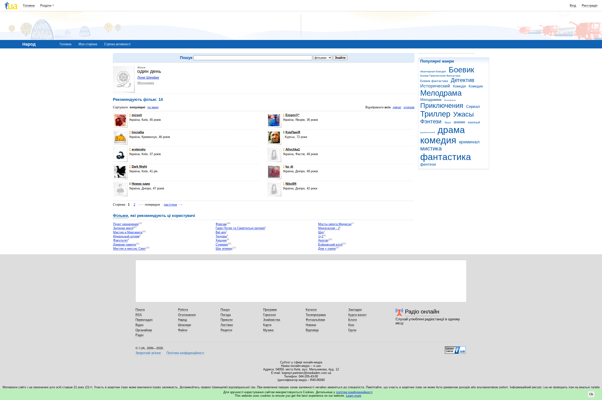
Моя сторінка (88, 44)
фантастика (445, 157)
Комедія (459, 86)
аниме (459, 122)
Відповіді (312, 330)
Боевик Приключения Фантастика (440, 75)
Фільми (120, 215)
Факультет (120, 240)
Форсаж (221, 224)
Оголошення (187, 315)
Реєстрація (589, 5)
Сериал (473, 106)
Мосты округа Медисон (334, 224)
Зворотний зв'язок (148, 353)
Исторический (435, 85)
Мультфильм (450, 100)
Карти (267, 325)
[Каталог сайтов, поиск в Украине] (455, 348)
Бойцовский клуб (330, 244)
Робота (183, 309)
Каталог (311, 309)
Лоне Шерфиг (148, 77)
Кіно (351, 325)
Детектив (462, 80)
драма (451, 130)
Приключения (441, 105)
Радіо (139, 335)
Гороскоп (269, 315)
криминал (469, 141)
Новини (311, 325)
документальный (427, 132)
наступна (170, 204)
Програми (270, 309)
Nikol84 (290, 183)
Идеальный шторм (126, 236)
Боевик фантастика (434, 81)
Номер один (141, 183)
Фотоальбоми (315, 320)
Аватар (323, 240)
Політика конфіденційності (185, 353)
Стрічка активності (117, 44)
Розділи (45, 5)
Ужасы (463, 114)
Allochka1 (292, 149)
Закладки (355, 309)
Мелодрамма (430, 100)
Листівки (227, 325)
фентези (428, 164)
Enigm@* (292, 115)
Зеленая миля (123, 228)
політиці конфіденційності (354, 392)
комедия (438, 140)
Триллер (435, 114)
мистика (431, 148)
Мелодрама (441, 93)
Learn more (353, 395)
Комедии (476, 86)
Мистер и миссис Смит (129, 249)
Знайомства (271, 320)
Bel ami (221, 232)
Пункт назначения (126, 224)
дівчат (397, 107)
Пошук (225, 309)
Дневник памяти (124, 244)
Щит (321, 232)
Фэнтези (430, 121)
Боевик (461, 69)
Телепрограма (316, 315)
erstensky (139, 149)
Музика (268, 330)
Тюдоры (221, 236)
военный (474, 122)
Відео (139, 325)
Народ (182, 320)
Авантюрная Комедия (433, 71)
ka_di (289, 166)
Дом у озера (327, 249)
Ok (591, 394)
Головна (29, 5)
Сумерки (222, 244)
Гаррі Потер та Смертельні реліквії (240, 228)
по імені (152, 107)
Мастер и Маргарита (127, 232)
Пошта (140, 309)
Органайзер (143, 330)
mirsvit (137, 115)
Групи (352, 330)
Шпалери (184, 325)
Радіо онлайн (422, 311)
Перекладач (144, 320)
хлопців (409, 107)
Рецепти (226, 330)
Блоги (352, 320)
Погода (226, 315)
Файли (182, 330)
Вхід (573, 5)
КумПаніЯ (292, 132)
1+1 (320, 236)
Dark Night (139, 166)
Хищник (221, 240)
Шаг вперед (224, 249)
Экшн (447, 122)
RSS (138, 315)
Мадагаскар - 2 (329, 228)
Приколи (227, 320)
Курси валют (357, 315)
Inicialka (138, 132)
